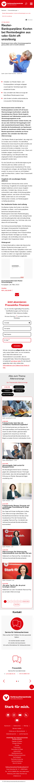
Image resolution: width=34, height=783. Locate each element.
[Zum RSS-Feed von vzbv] (26, 715)
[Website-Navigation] (31, 3)
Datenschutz (17, 725)
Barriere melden (17, 728)
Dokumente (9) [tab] (19, 387)
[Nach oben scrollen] (31, 687)
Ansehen (3, 288)
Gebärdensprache (11, 734)
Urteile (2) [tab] (7, 390)
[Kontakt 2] (18, 681)
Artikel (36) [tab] (7, 387)
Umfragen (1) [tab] (19, 390)
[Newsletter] (17, 720)
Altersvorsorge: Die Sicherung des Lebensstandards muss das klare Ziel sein (16, 551)
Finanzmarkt (17, 747)
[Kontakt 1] (16, 681)
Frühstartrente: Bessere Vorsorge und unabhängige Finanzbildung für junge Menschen (15, 506)
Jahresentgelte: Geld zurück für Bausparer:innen (13, 465)
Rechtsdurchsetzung (17, 759)
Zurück (4, 681)
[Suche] (26, 4)
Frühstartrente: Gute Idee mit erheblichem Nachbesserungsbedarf (15, 423)
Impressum (7, 725)
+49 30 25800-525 (23, 674)
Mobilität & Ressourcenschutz (17, 755)
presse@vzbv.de (10, 674)
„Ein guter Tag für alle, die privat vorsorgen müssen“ (13, 585)
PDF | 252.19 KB (6, 290)
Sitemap (26, 725)
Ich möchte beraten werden (17, 641)
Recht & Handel (17, 763)
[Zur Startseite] (10, 4)
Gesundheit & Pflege (17, 749)
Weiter (30, 681)
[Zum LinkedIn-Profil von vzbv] (8, 715)
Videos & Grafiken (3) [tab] (7, 394)
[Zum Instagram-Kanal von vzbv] (14, 715)
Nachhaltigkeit (17, 757)
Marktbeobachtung (17, 753)
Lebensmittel (17, 751)
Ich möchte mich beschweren (16, 643)
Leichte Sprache (23, 734)
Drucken (30, 20)
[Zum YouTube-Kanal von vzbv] (20, 715)
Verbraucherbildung (17, 761)
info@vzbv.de (17, 776)
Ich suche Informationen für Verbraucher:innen (16, 645)
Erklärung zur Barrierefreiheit (17, 731)
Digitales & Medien (17, 741)
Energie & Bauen (17, 743)
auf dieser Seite (16, 361)
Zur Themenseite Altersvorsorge (17, 383)
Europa (17, 745)
